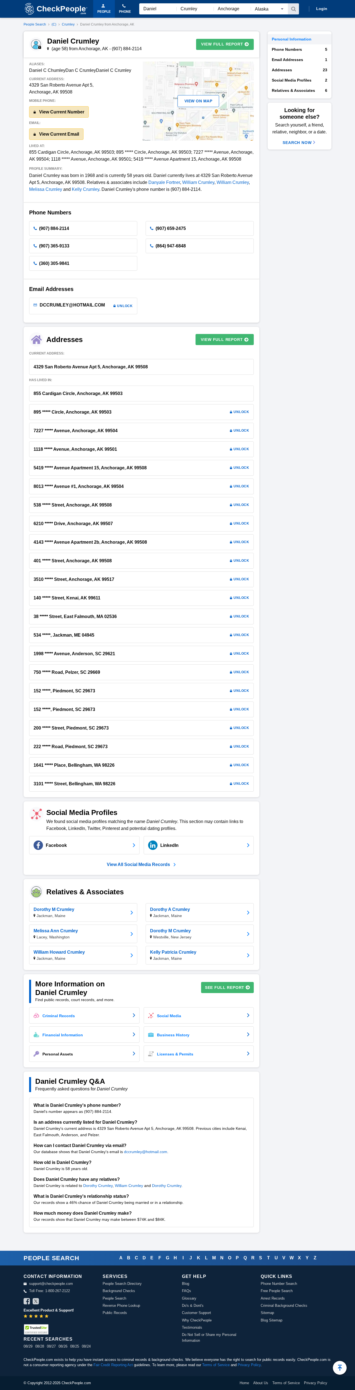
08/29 (28, 1346)
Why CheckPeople (197, 1320)
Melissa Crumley (45, 189)
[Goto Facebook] (27, 1302)
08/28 (39, 1346)
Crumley (68, 24)
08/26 (63, 1346)
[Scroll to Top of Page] (340, 1368)
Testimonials (192, 1327)
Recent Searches (48, 1339)
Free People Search (277, 1291)
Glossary (189, 1298)
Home (244, 1383)
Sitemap (267, 1313)
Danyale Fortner (164, 182)
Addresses (299, 70)
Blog (185, 1284)
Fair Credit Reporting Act (113, 1365)
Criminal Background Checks (284, 1305)
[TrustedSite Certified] (36, 1329)
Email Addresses (299, 59)
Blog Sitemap (271, 1320)
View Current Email (58, 134)
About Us (260, 1383)
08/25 (74, 1346)
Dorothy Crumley (98, 1185)
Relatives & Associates (299, 90)
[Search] (293, 8)
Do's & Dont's (193, 1305)
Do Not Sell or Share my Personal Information (209, 1337)
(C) (54, 24)
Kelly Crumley (85, 189)
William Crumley (198, 182)
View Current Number (61, 112)
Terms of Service (216, 1365)
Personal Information (291, 39)
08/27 (51, 1346)
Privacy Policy (249, 1365)
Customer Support (196, 1313)
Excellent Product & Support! (49, 1310)
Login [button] (321, 8)
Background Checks (119, 1291)
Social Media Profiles (299, 80)
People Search (35, 24)
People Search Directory (122, 1284)
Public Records (115, 1313)
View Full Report (222, 44)
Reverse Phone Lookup (121, 1305)
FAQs (186, 1291)
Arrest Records (273, 1298)
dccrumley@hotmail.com (145, 1152)
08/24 (86, 1346)
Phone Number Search (279, 1284)
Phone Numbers (299, 49)
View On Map (198, 101)
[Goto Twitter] (35, 1302)
